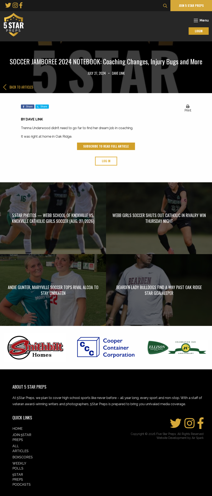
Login (198, 31)
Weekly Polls (19, 465)
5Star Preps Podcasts (21, 479)
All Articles (20, 448)
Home (17, 429)
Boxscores (22, 457)
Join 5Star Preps (21, 437)
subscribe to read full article (106, 146)
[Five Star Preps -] (13, 24)
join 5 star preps (191, 5)
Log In (106, 161)
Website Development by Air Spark (180, 438)
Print (187, 110)
